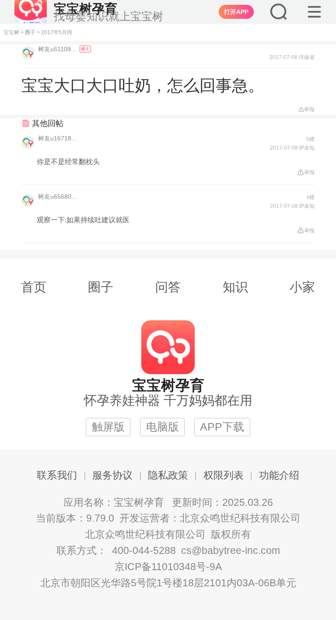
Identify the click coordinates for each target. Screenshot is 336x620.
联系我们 (57, 475)
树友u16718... (57, 138)
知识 (235, 287)
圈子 (30, 32)
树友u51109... (58, 49)
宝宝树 (11, 32)
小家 (302, 287)
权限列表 (223, 475)
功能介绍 (279, 475)
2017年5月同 (56, 32)
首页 (33, 287)
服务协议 (112, 475)
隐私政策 (168, 475)
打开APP (236, 11)
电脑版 (162, 427)
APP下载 (222, 427)
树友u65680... (57, 196)
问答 (168, 287)
